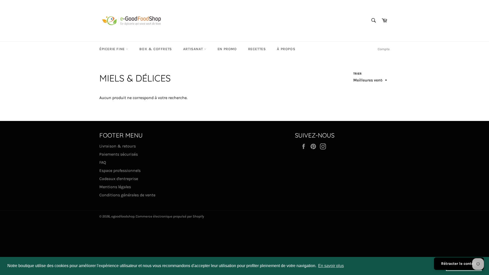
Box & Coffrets (155, 49)
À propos (286, 49)
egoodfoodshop (122, 216)
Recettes (257, 49)
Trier (357, 73)
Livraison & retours (117, 146)
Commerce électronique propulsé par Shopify (170, 216)
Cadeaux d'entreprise (118, 178)
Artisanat (193, 49)
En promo (227, 49)
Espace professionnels (120, 170)
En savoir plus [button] (331, 266)
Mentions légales (115, 186)
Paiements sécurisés (118, 154)
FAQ (102, 162)
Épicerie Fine (112, 49)
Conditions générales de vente (127, 195)
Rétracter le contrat (459, 263)
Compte (384, 49)
